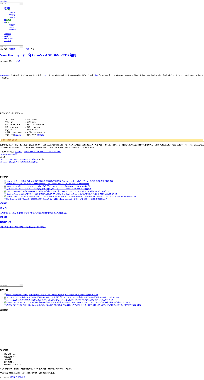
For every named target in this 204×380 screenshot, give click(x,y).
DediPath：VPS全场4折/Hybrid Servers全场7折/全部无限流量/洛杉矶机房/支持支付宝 (106, 196)
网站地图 (21, 377)
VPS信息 (11, 12)
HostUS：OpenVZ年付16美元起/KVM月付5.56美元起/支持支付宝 (86, 191)
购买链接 (17, 135)
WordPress (12, 30)
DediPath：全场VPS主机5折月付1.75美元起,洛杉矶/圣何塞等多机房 (88, 181)
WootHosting (4, 75)
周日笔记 (3, 1)
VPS (18, 49)
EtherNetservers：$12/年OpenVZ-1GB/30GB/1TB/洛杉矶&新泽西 (83, 199)
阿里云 (7, 36)
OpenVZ (46, 75)
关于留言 (7, 41)
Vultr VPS (8, 38)
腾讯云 (7, 34)
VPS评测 (11, 17)
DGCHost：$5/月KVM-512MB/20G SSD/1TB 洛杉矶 (19, 159)
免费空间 (11, 28)
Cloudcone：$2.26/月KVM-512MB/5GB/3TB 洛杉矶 (19, 162)
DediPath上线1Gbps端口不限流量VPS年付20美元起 (70, 184)
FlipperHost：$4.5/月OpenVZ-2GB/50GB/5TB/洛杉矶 (71, 186)
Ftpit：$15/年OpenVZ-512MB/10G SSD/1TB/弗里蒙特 (71, 189)
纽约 (96, 75)
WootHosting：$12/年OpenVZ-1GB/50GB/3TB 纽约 (38, 55)
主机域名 (11, 25)
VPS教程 (11, 15)
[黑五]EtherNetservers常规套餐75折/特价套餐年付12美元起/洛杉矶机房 (91, 194)
